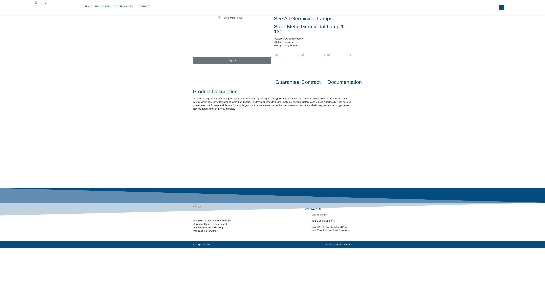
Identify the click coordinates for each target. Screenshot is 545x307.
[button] (125, 6)
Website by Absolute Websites (338, 244)
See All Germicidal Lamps (303, 18)
